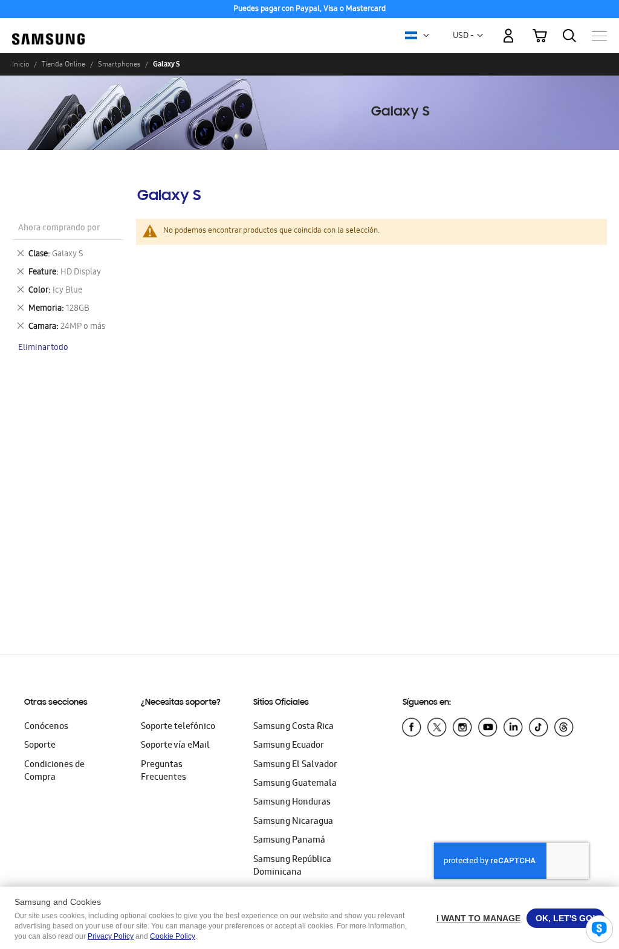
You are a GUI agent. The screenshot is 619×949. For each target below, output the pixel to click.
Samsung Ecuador (288, 746)
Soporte (40, 746)
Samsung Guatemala (295, 784)
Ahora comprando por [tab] (59, 229)
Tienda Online (63, 64)
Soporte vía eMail (175, 746)
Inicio (20, 64)
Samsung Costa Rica (293, 727)
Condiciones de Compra (54, 771)
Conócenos (46, 727)
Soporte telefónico (178, 727)
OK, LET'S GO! (565, 918)
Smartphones (119, 64)
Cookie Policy (172, 936)
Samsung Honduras (292, 802)
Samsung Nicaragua (293, 822)
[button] (426, 35)
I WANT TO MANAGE (478, 918)
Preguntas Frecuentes (163, 771)
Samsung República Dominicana (292, 866)
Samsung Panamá (289, 841)
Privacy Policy (111, 936)
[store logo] (48, 30)
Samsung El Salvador (295, 765)
